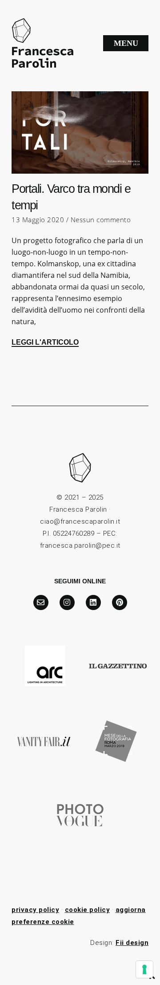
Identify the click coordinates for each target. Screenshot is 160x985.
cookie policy (87, 910)
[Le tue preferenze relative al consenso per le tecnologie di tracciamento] (144, 969)
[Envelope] (40, 602)
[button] (125, 43)
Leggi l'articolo (45, 342)
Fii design (132, 943)
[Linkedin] (93, 602)
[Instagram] (67, 602)
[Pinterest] (119, 602)
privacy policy (35, 910)
